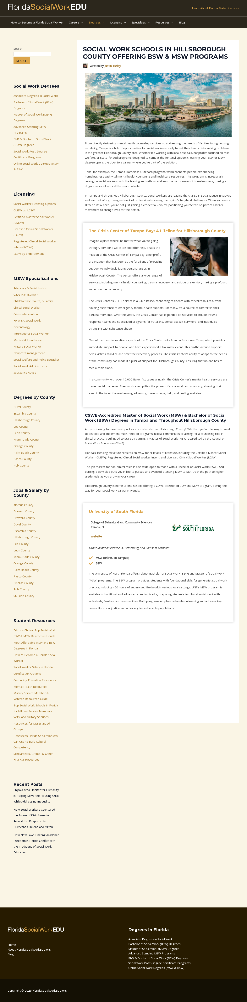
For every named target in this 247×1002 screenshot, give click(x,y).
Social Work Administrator (30, 366)
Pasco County (23, 459)
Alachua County (23, 505)
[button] (81, 22)
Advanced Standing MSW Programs (151, 953)
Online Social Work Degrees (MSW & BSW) (156, 968)
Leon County (22, 433)
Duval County (22, 407)
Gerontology (22, 327)
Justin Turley (113, 66)
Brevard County (24, 511)
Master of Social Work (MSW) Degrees (153, 949)
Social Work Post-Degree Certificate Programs (159, 963)
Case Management (26, 294)
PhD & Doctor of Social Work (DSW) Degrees (158, 958)
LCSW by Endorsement (29, 254)
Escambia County (25, 413)
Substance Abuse (25, 372)
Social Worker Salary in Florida (33, 667)
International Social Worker (31, 333)
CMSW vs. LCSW (24, 210)
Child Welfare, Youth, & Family (33, 301)
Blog (11, 954)
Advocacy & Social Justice (30, 288)
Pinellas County (24, 583)
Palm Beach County (26, 452)
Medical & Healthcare (28, 340)
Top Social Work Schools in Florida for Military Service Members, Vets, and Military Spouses (36, 711)
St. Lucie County (24, 596)
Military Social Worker (28, 346)
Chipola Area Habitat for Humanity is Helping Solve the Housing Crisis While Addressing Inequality (36, 795)
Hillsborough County (27, 420)
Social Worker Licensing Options (35, 204)
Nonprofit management (29, 353)
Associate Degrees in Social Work (36, 96)
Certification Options (27, 673)
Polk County (21, 465)
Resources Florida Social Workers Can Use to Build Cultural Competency (36, 741)
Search (18, 48)
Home (12, 945)
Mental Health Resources (30, 687)
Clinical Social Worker (27, 307)
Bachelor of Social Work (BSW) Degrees (154, 944)
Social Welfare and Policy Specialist (36, 359)
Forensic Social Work (27, 320)
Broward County (24, 518)
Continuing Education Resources (35, 680)
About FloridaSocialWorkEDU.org (29, 949)
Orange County (24, 446)
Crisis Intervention (26, 314)
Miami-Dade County (27, 439)
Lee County (21, 426)
